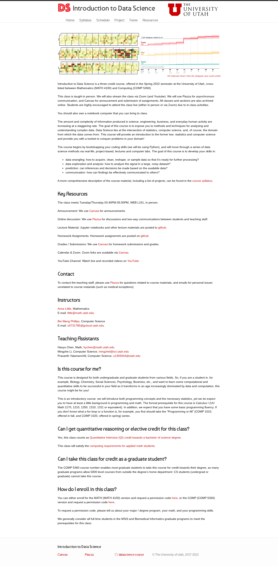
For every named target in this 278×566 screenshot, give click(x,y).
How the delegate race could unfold (203, 76)
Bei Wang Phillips (69, 321)
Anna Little (64, 308)
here (175, 498)
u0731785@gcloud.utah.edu (85, 325)
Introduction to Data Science (114, 8)
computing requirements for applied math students (122, 445)
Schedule (102, 20)
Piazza (96, 219)
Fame (133, 20)
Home (70, 20)
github (162, 227)
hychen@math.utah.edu (98, 347)
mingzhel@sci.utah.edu (114, 351)
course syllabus (202, 180)
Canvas (94, 210)
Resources (150, 20)
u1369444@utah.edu (126, 355)
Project (119, 20)
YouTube (133, 260)
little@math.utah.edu (80, 313)
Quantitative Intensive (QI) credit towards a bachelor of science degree (135, 437)
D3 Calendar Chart (176, 76)
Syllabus (85, 20)
